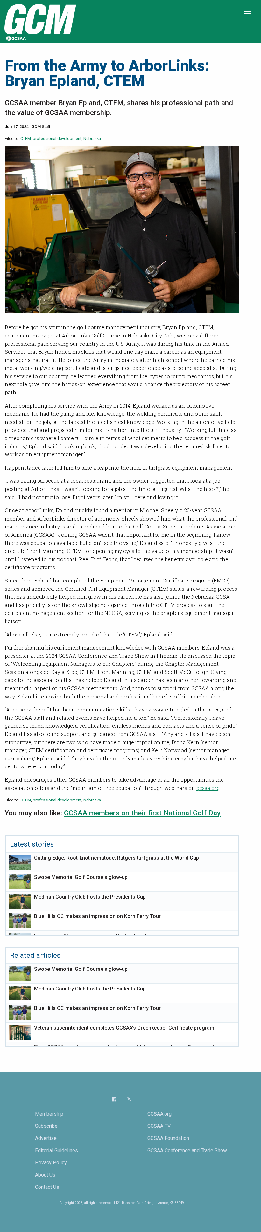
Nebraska (92, 138)
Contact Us (47, 1187)
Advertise (46, 1138)
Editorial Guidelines (56, 1150)
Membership (49, 1114)
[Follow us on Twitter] (129, 1099)
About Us (45, 1175)
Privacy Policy (51, 1163)
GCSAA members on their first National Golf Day (142, 813)
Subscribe (46, 1126)
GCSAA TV (159, 1126)
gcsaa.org (208, 788)
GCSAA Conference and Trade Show (187, 1150)
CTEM (25, 138)
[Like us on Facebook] (114, 1099)
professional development (57, 138)
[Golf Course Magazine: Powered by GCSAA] (39, 21)
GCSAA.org (159, 1114)
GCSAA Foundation (168, 1138)
